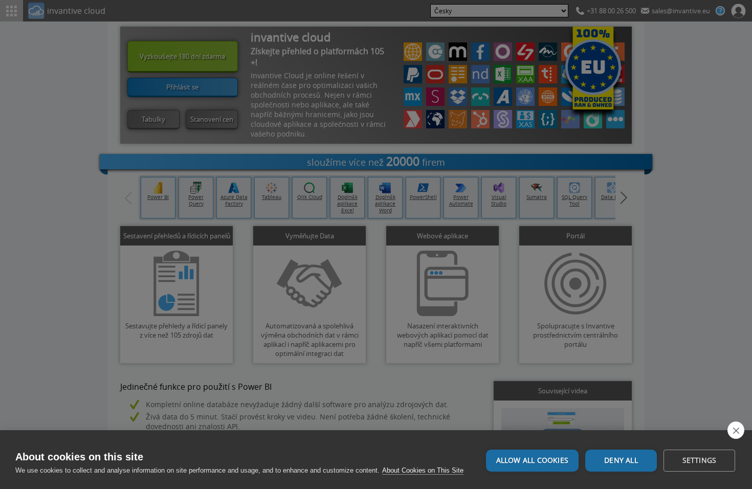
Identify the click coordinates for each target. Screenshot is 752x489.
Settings (699, 460)
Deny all (621, 460)
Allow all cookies (532, 460)
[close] (735, 430)
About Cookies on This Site (422, 470)
